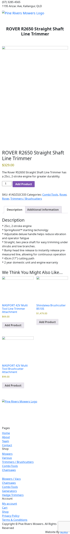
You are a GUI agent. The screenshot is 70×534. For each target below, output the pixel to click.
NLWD (64, 532)
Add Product (23, 184)
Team (5, 441)
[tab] (14, 209)
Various (7, 458)
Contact (7, 445)
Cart (4, 508)
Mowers (7, 454)
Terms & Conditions (14, 520)
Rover (62, 194)
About (6, 437)
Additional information (43, 209)
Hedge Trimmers (13, 495)
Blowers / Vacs (11, 479)
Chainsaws (9, 470)
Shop (5, 512)
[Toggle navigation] (66, 13)
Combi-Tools (50, 194)
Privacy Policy (10, 516)
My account (9, 503)
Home (6, 433)
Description (14, 209)
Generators (9, 491)
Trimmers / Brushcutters (26, 199)
